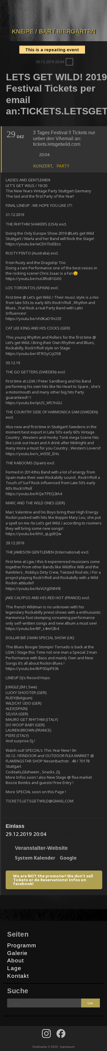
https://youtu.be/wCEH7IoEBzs (33, 244)
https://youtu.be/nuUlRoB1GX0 (33, 278)
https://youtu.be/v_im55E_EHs (32, 453)
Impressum (67, 1046)
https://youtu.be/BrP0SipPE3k (32, 668)
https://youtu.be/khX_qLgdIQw (33, 533)
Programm (21, 945)
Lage (14, 968)
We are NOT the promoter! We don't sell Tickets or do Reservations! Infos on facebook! (53, 879)
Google (68, 857)
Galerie (17, 953)
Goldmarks (52, 14)
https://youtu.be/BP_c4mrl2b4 (32, 628)
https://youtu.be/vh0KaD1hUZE (34, 318)
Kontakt (18, 976)
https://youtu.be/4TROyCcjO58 (33, 353)
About (15, 960)
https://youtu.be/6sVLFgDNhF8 (33, 588)
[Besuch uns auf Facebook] (46, 1033)
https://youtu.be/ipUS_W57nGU (34, 402)
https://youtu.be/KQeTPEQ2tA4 (34, 493)
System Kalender (35, 857)
